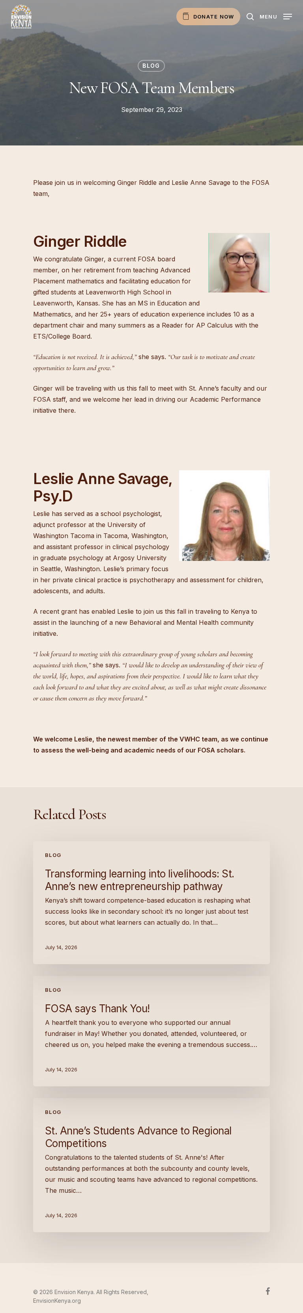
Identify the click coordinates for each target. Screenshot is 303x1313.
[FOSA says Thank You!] (151, 1031)
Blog (151, 65)
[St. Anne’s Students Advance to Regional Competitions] (151, 1165)
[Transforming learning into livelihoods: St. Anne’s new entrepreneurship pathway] (151, 902)
